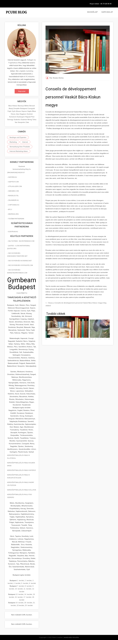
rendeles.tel (13, 195)
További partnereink (16, 219)
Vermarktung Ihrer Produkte (20, 147)
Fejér (10, 111)
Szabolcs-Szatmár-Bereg (23, 119)
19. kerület (19, 603)
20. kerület (28, 603)
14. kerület (28, 594)
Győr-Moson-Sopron (19, 111)
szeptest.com (13, 182)
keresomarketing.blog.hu (22, 169)
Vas (16, 122)
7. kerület (20, 586)
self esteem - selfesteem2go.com (21, 241)
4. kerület (17, 583)
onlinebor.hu (13, 200)
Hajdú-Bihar (31, 111)
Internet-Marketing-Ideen (19, 151)
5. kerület (24, 583)
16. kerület (19, 597)
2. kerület (28, 580)
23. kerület (29, 605)
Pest (32, 117)
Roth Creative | (65, 637)
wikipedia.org (13, 214)
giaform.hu (12, 177)
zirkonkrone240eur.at (16, 172)
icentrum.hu (13, 231)
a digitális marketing (26, 71)
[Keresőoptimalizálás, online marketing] (16, 15)
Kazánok (22, 166)
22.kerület (20, 605)
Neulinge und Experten (18, 137)
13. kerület (19, 594)
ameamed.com (13, 191)
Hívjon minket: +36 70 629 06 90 (100, 4)
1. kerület (20, 580)
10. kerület (19, 589)
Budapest (24, 108)
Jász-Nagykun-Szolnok (24, 114)
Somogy (10, 119)
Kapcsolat (107, 12)
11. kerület (27, 589)
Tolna (34, 119)
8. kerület (28, 586)
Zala (27, 122)
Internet (25, 142)
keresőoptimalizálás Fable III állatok (21, 490)
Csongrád (31, 108)
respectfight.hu (21, 293)
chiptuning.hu (13, 205)
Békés (26, 106)
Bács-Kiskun (13, 106)
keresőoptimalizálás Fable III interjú (21, 470)
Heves (13, 114)
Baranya (21, 106)
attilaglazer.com (15, 186)
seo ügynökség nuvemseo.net (20, 261)
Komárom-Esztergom (17, 117)
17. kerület (27, 597)
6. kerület (32, 583)
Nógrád (28, 117)
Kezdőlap (92, 12)
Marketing (13, 142)
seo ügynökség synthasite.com (20, 265)
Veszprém (22, 122)
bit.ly (10, 209)
